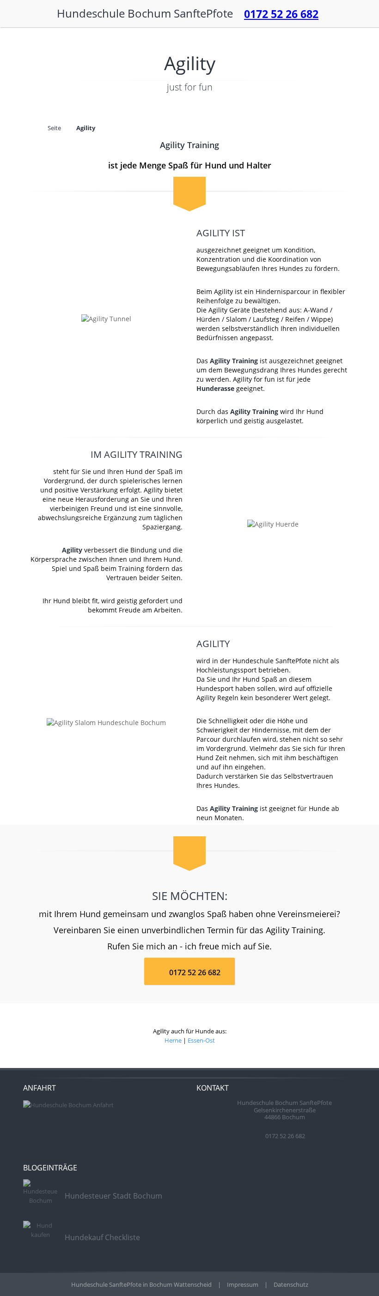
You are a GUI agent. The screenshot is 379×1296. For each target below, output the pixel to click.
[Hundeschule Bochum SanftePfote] (236, 16)
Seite (54, 128)
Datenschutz (291, 1284)
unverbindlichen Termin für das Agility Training (232, 930)
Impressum (242, 1284)
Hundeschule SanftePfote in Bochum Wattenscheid (142, 1284)
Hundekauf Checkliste (102, 1237)
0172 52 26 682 (281, 13)
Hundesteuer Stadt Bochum (113, 1196)
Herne (173, 1040)
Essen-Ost (201, 1040)
